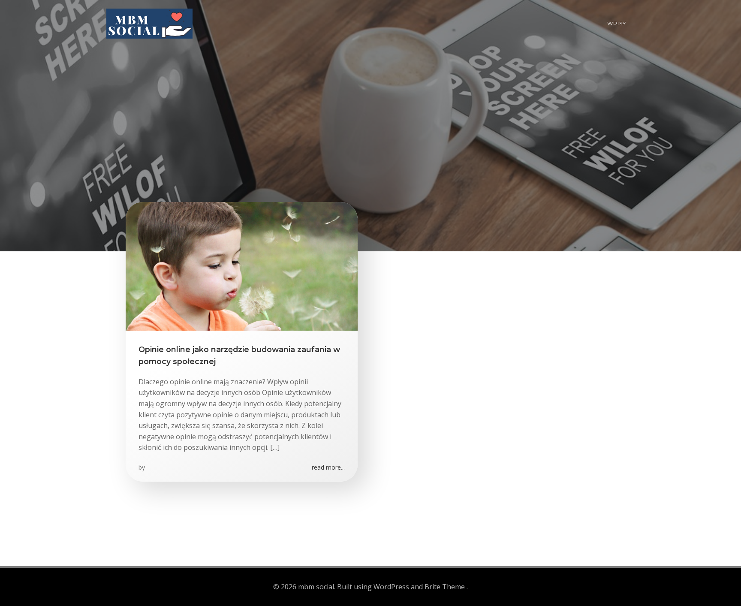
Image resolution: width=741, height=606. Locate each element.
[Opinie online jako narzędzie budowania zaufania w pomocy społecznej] (242, 265)
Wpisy (616, 23)
